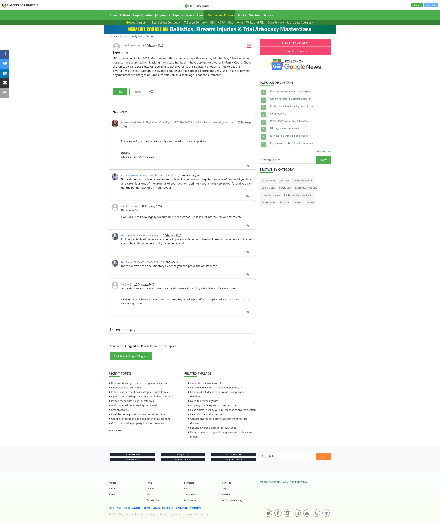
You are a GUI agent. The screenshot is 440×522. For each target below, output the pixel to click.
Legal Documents (271, 195)
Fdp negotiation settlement (126, 387)
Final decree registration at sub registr (290, 91)
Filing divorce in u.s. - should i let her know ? (216, 387)
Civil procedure (120, 409)
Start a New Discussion (295, 42)
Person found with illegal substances (132, 401)
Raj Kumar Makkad (129, 175)
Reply (120, 91)
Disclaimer (167, 507)
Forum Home (133, 454)
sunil (125, 45)
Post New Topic (233, 454)
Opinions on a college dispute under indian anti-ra (140, 396)
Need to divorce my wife (204, 401)
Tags (224, 488)
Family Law (285, 187)
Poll (186, 488)
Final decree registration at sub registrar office (138, 414)
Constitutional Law (302, 180)
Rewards (226, 482)
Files (200, 15)
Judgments (162, 15)
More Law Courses (299, 22)
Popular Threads (183, 459)
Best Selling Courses (165, 22)
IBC (212, 22)
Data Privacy (276, 22)
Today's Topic (183, 454)
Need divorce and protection (206, 414)
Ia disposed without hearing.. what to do (134, 405)
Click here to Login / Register (131, 356)
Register (431, 5)
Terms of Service (152, 507)
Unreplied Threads (296, 51)
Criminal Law (268, 187)
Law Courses (203, 5)
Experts (178, 15)
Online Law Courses (221, 15)
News (190, 15)
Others (310, 202)
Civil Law (284, 180)
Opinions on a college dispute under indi (291, 143)
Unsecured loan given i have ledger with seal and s (140, 383)
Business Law (268, 180)
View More (114, 430)
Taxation (284, 202)
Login (417, 5)
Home (113, 15)
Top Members (153, 500)
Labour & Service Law (306, 187)
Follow (137, 91)
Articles (125, 15)
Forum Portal (132, 459)
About (111, 507)
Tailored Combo (194, 22)
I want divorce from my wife (206, 383)
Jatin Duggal (126, 235)
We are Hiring (123, 507)
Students (297, 202)
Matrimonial (236, 22)
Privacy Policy (181, 507)
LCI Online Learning (232, 500)
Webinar (255, 15)
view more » (323, 151)
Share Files (189, 494)
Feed (148, 494)
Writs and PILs (255, 22)
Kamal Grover (127, 122)
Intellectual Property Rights (298, 195)
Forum (112, 488)
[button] (249, 47)
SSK (122, 284)
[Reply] (247, 166)
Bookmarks (190, 500)
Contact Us (195, 507)
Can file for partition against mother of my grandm (140, 418)
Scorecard (189, 482)
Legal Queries (142, 15)
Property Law (269, 202)
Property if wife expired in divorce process (214, 405)
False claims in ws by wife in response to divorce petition (223, 409)
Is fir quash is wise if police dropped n (290, 136)
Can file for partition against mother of (290, 99)
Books (242, 15)
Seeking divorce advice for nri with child (213, 427)
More (267, 15)
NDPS (221, 22)
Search (323, 160)
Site (190, 5)
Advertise (136, 507)
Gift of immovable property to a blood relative (137, 423)
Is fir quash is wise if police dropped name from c (139, 392)
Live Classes (138, 22)
